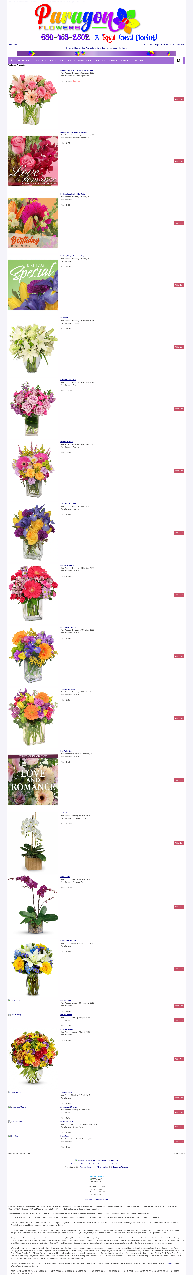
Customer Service (167, 45)
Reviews (144, 45)
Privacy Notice (102, 1167)
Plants (112, 60)
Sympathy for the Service (90, 60)
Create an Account (115, 1164)
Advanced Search (87, 1164)
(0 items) (180, 45)
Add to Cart (179, 99)
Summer (124, 60)
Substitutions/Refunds (119, 1167)
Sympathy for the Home (61, 60)
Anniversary (139, 60)
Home (151, 45)
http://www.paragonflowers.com (96, 1200)
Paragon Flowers (86, 1167)
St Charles (169, 1263)
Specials (74, 1164)
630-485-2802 (13, 45)
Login (157, 45)
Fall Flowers (24, 60)
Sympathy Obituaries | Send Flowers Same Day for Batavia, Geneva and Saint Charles (96, 48)
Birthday (40, 60)
